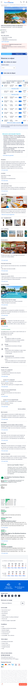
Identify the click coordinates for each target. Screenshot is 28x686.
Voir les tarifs (23, 684)
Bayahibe (5, 5)
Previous (3, 202)
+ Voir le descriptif (5, 41)
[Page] (2, 596)
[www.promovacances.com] (9, 2)
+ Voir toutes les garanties (8, 155)
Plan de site (4, 618)
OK (22, 603)
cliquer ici (7, 507)
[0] (23, 2)
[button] (14, 202)
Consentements (5, 633)
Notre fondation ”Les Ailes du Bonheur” (10, 617)
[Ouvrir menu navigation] (1, 2)
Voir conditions (7, 126)
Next (25, 202)
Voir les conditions (22, 408)
